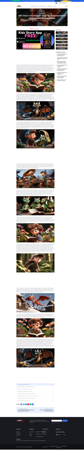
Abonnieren (65, 420)
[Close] (83, 1)
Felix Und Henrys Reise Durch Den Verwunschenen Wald (46, 410)
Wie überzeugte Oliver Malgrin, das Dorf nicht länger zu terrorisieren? (27, 396)
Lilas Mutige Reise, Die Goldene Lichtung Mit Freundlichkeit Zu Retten (62, 58)
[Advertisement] (35, 58)
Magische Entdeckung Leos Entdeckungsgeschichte (61, 80)
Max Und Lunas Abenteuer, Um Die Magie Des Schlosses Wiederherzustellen (62, 54)
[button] (65, 6)
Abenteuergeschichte (62, 45)
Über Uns (31, 434)
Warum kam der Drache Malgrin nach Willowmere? (25, 389)
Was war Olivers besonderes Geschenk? (23, 384)
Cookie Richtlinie (38, 434)
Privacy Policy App (32, 432)
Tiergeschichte (49, 6)
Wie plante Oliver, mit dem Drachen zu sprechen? (24, 391)
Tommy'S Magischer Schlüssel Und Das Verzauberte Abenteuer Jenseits (62, 77)
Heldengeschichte (42, 13)
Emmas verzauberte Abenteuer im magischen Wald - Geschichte (62, 66)
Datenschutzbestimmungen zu (55, 423)
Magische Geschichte (42, 6)
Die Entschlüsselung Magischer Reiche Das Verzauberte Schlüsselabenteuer (62, 69)
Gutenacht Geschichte (34, 6)
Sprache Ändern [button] (35, 28)
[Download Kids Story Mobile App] (35, 39)
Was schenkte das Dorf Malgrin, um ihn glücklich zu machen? (26, 398)
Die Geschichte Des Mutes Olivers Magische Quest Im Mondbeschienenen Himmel (61, 62)
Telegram (45, 431)
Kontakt (31, 435)
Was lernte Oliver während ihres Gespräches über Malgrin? (26, 393)
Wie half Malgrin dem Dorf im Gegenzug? (23, 400)
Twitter (45, 434)
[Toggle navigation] (66, 6)
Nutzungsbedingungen (39, 436)
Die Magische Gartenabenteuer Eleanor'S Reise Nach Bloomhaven (62, 73)
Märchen (54, 6)
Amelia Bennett (36, 20)
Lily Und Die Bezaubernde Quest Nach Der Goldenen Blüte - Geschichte (26, 410)
